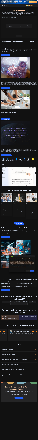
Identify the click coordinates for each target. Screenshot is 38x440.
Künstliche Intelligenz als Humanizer (22, 301)
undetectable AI (5, 301)
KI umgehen (12, 301)
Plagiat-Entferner (32, 301)
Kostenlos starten (6, 55)
